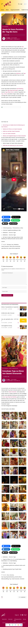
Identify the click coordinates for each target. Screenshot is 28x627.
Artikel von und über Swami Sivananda (11, 131)
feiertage (9, 244)
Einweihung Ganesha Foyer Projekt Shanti (12, 569)
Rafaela (9, 37)
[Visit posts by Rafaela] (3, 38)
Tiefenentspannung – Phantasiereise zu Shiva (13, 228)
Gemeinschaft (15, 368)
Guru (23, 46)
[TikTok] (26, 615)
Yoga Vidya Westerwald (12, 90)
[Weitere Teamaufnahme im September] (23, 308)
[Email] (18, 624)
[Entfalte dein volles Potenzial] (23, 314)
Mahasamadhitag (5, 578)
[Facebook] (20, 615)
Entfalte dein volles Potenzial (7, 313)
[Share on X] (9, 624)
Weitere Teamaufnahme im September (10, 307)
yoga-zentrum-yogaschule (14, 248)
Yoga (24, 73)
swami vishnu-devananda (14, 246)
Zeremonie (22, 578)
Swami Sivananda (5, 246)
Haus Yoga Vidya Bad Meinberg (10, 397)
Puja (2, 93)
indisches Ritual (18, 577)
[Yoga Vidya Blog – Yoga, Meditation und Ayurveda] (3, 615)
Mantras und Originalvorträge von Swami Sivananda (14, 135)
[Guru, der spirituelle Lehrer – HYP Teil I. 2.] (23, 320)
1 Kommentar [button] (22, 597)
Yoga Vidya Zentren (9, 92)
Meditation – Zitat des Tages (9, 232)
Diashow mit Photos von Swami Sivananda (12, 129)
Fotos (8, 575)
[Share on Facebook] (6, 624)
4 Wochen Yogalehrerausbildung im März (12, 230)
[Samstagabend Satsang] (23, 327)
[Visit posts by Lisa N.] (3, 380)
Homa (5, 93)
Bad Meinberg (5, 26)
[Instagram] (24, 615)
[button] (2, 4)
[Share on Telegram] (15, 624)
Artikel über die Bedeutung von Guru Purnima (13, 145)
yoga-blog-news (4, 248)
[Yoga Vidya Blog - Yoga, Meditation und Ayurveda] (7, 4)
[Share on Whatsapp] (12, 624)
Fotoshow (12, 575)
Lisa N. (9, 379)
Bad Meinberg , (20, 88)
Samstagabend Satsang (6, 325)
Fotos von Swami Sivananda (9, 133)
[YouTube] (22, 615)
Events (10, 368)
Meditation (18, 73)
